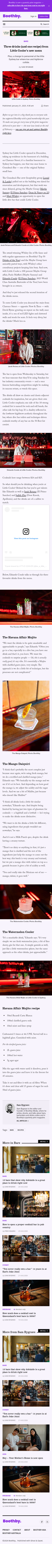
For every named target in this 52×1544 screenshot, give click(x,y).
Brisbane (7, 1309)
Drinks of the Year (11, 261)
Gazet (40, 1540)
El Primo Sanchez (18, 193)
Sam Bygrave (27, 67)
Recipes (21, 1130)
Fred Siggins (10, 1231)
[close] (49, 6)
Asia (4, 1454)
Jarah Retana (30, 492)
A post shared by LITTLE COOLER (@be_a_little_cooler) (28, 566)
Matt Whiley (13, 196)
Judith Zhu (21, 496)
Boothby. (12, 1540)
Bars (26, 41)
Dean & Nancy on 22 (39, 193)
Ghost (33, 1540)
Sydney (6, 1265)
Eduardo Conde (10, 279)
